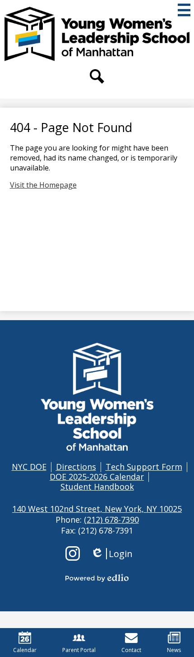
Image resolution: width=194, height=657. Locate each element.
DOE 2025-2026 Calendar (97, 476)
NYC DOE (29, 466)
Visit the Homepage (43, 185)
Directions (76, 466)
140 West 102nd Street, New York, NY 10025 (97, 508)
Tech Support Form (144, 466)
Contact (131, 650)
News (174, 650)
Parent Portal (79, 650)
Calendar (25, 650)
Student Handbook (97, 486)
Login (112, 553)
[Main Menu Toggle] (184, 10)
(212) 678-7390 (111, 519)
